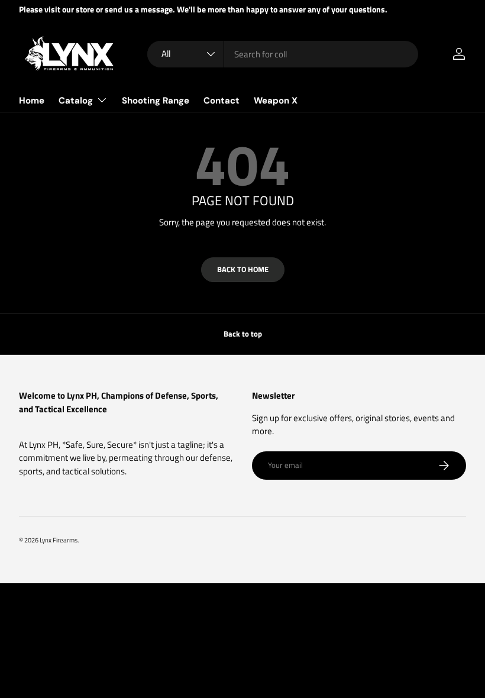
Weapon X (276, 100)
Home (31, 100)
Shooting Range (155, 100)
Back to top (243, 334)
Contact (221, 100)
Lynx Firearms (58, 540)
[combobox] (282, 54)
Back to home (243, 269)
